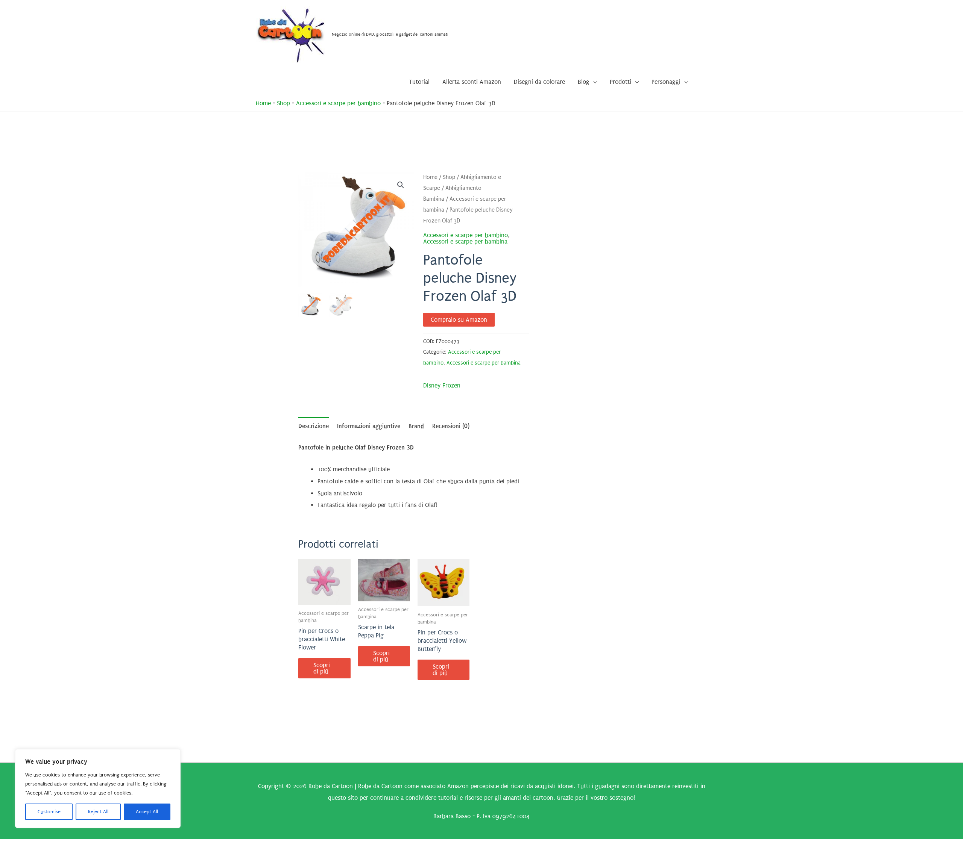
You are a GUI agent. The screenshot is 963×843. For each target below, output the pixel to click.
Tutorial (419, 81)
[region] (98, 788)
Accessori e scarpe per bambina (465, 241)
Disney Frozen (441, 385)
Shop (283, 103)
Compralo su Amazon (459, 319)
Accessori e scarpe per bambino (338, 103)
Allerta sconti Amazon (471, 81)
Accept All (147, 811)
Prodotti (620, 81)
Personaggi (666, 81)
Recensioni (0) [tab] (450, 426)
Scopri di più (321, 668)
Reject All (98, 811)
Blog (583, 81)
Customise (49, 811)
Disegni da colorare (539, 81)
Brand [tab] (416, 426)
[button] (400, 185)
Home (263, 103)
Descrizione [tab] (313, 426)
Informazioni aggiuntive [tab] (368, 426)
